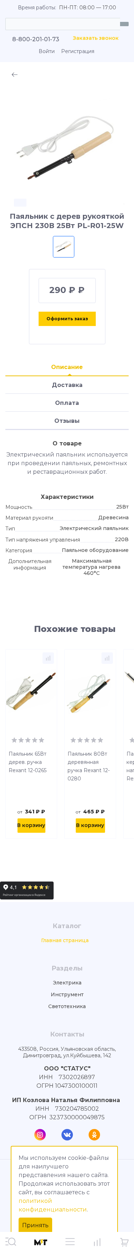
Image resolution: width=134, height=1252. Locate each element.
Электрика (67, 983)
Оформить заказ (67, 318)
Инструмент (67, 995)
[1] (14, 739)
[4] (35, 739)
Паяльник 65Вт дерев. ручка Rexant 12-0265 (27, 762)
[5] (41, 739)
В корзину (31, 825)
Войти (47, 51)
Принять (35, 1225)
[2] (21, 739)
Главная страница (65, 940)
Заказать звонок (96, 38)
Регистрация (77, 51)
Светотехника (67, 1006)
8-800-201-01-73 (35, 39)
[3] (28, 739)
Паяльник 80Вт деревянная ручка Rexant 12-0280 (89, 766)
